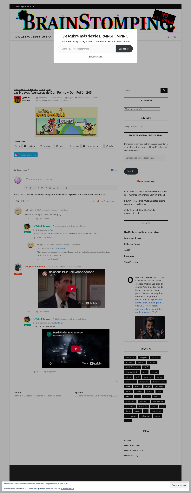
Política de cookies (67, 489)
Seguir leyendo (95, 57)
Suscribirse (124, 48)
